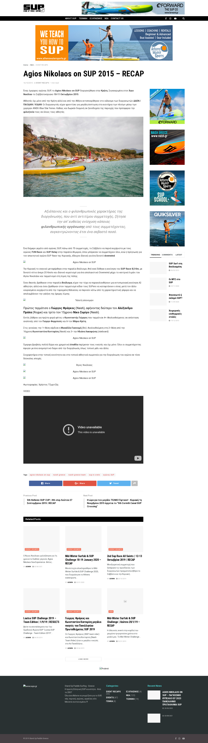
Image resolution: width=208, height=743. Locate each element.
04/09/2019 (38, 638)
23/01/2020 (80, 582)
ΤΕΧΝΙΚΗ (83, 18)
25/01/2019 (121, 641)
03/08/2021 (38, 567)
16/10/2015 (28, 83)
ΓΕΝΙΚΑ (109, 701)
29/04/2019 (80, 648)
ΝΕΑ (106, 18)
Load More (83, 659)
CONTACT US (117, 18)
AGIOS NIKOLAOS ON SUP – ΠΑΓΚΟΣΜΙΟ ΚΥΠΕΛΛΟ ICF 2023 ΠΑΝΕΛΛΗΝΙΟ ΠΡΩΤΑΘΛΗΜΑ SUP (172, 698)
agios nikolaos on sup (40, 475)
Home (25, 65)
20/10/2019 (121, 579)
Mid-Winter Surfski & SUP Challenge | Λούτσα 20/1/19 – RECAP (123, 622)
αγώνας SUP (108, 475)
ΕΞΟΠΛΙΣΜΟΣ (96, 18)
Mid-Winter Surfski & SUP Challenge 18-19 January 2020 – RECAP (83, 559)
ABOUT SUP (70, 18)
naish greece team (77, 475)
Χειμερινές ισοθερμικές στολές (175, 313)
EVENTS (110, 697)
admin (28, 567)
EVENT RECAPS (42, 65)
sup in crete (94, 475)
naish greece (59, 475)
